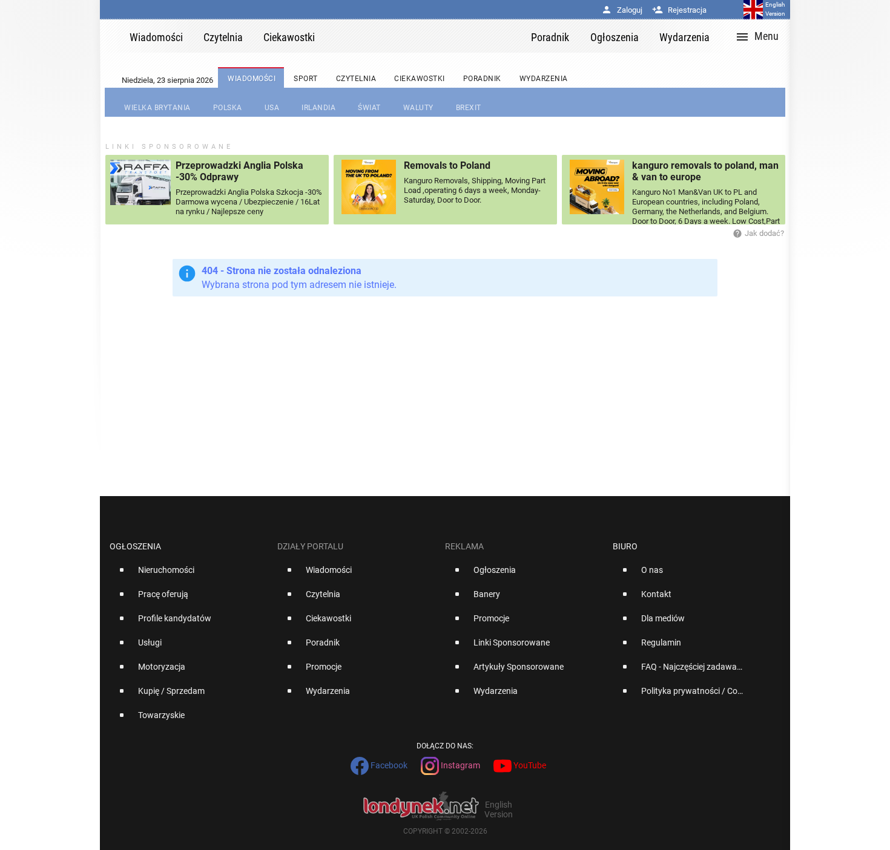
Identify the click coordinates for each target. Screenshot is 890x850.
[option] (189, 575)
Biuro (625, 546)
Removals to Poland (447, 165)
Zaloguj (621, 10)
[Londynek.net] (428, 36)
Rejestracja (679, 10)
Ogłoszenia (135, 546)
